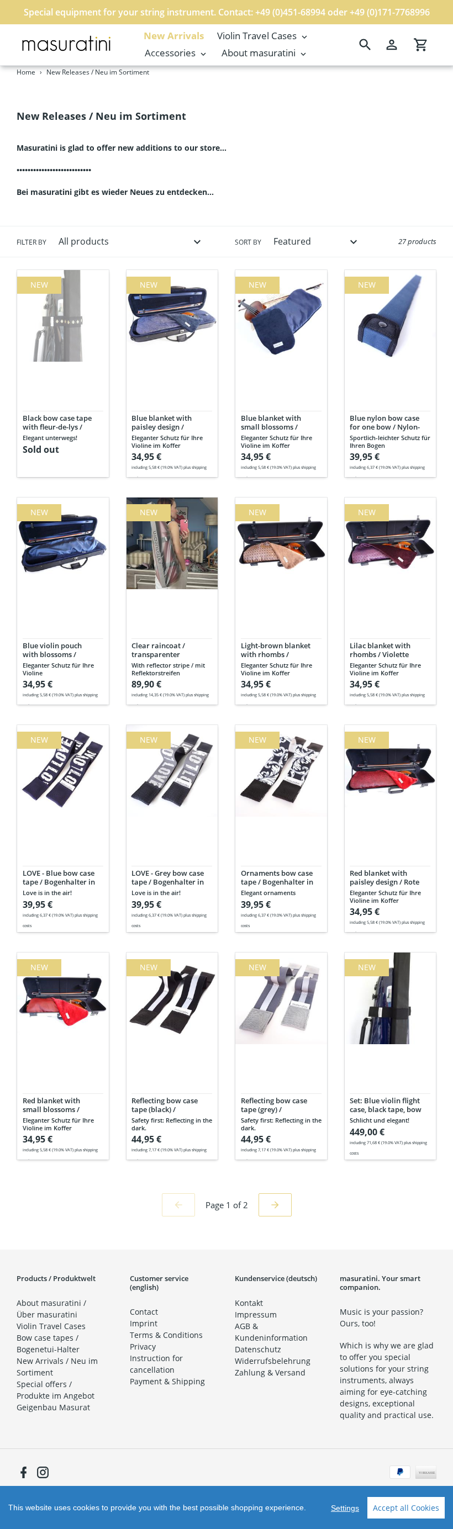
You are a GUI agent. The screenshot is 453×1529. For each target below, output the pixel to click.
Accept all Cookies (406, 1507)
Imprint (143, 1323)
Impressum (256, 1314)
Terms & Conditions (166, 1335)
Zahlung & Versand (270, 1372)
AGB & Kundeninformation (271, 1332)
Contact (144, 1311)
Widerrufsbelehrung (272, 1361)
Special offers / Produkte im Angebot (55, 1390)
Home (26, 72)
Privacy (143, 1346)
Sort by (248, 242)
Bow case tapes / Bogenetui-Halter (48, 1343)
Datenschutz (258, 1349)
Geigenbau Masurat (53, 1407)
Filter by (31, 242)
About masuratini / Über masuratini (51, 1309)
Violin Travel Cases (51, 1326)
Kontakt (249, 1303)
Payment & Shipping (167, 1381)
